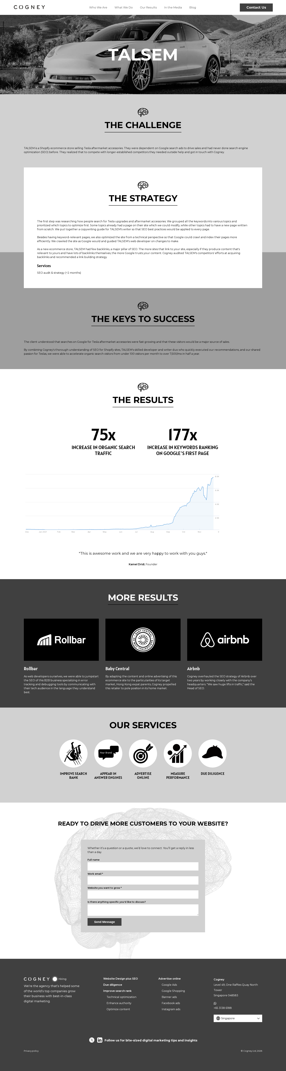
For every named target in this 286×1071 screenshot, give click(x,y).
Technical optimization (121, 997)
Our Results (148, 7)
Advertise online (169, 978)
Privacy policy (31, 1051)
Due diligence (112, 984)
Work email (95, 873)
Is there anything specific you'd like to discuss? (117, 901)
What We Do (124, 7)
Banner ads (169, 997)
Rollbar (31, 669)
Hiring (63, 979)
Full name (93, 859)
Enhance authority (119, 1003)
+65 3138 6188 (223, 1008)
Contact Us (256, 7)
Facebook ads (171, 1003)
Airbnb (193, 669)
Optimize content (118, 1009)
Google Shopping (173, 990)
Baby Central (117, 669)
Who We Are (98, 7)
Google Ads (169, 984)
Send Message (104, 922)
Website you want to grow (105, 887)
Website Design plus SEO (120, 978)
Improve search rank (117, 990)
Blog (192, 7)
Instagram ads (171, 1009)
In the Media (173, 7)
